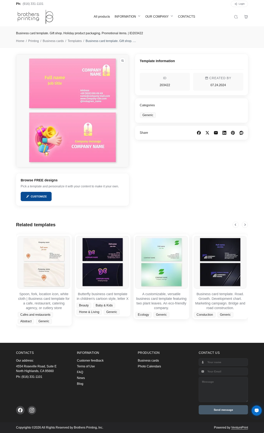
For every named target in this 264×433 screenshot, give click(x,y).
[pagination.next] (245, 225)
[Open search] (236, 16)
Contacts (186, 16)
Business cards (148, 360)
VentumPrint (239, 427)
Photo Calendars (149, 366)
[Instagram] (32, 410)
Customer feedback (90, 360)
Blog (80, 383)
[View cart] (246, 16)
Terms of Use (86, 366)
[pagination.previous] (235, 225)
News (81, 378)
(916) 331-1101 (33, 3)
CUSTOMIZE (39, 196)
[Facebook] (20, 410)
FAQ (80, 372)
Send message (223, 409)
